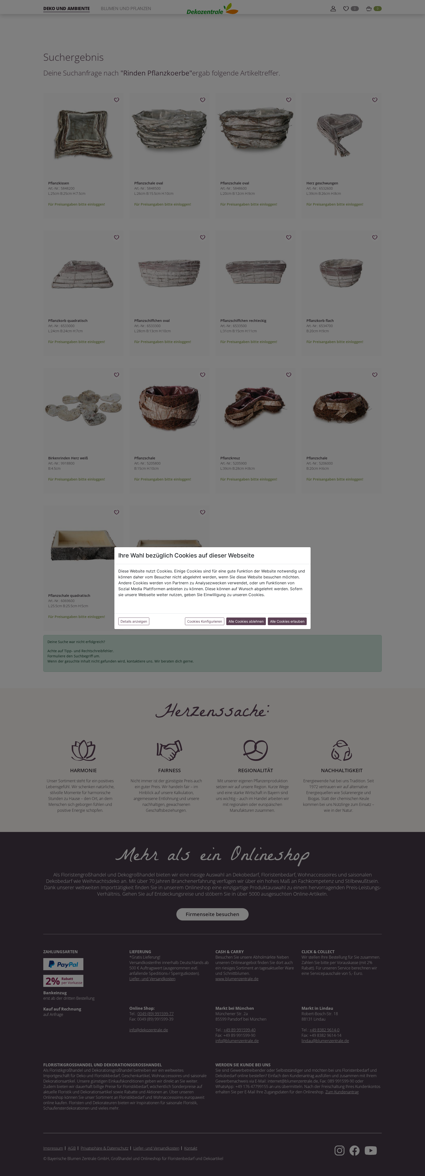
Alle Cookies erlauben (287, 621)
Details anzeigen (134, 621)
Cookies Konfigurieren (204, 621)
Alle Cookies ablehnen (246, 621)
